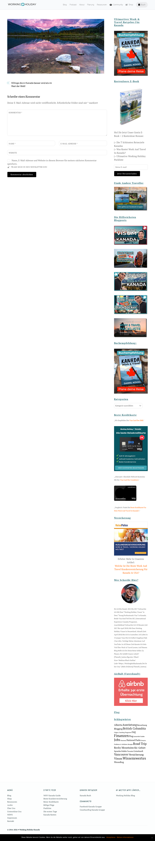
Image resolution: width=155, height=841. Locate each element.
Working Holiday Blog (125, 795)
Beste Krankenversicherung (55, 798)
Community (118, 5)
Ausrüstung (129, 725)
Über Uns (11, 808)
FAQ (134, 732)
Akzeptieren (111, 837)
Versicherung (136, 754)
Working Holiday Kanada (29, 829)
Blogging (118, 728)
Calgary (116, 732)
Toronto (130, 751)
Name (12, 143)
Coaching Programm (125, 732)
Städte (124, 751)
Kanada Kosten (49, 814)
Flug (131, 736)
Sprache (117, 751)
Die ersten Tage (50, 811)
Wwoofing (119, 762)
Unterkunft (138, 751)
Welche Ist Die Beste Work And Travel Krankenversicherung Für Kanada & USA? (130, 569)
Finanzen (121, 735)
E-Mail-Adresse (69, 143)
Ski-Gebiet (139, 747)
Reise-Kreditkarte (51, 801)
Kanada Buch (85, 795)
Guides (142, 736)
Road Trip (140, 744)
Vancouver (121, 754)
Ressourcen (102, 5)
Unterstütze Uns (14, 811)
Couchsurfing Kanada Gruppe (92, 809)
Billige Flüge (48, 805)
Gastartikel (136, 736)
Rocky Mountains (124, 747)
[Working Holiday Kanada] (22, 5)
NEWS (10, 814)
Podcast (73, 5)
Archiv (10, 805)
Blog (65, 5)
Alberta (118, 725)
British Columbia (134, 728)
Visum (118, 758)
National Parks (134, 740)
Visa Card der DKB (136, 420)
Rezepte (130, 744)
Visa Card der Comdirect (129, 480)
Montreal (123, 740)
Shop (130, 5)
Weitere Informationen (125, 837)
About (81, 5)
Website (13, 153)
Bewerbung (142, 725)
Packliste (47, 808)
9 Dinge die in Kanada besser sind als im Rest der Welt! (31, 84)
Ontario (143, 740)
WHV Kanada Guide (52, 795)
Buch (143, 5)
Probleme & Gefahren (121, 744)
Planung (90, 5)
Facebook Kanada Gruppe (91, 806)
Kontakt (10, 821)
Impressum (12, 817)
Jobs (117, 740)
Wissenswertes (134, 758)
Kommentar (15, 112)
